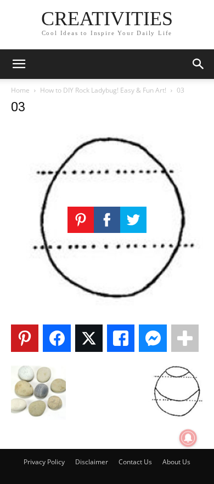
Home (20, 90)
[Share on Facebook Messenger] (152, 338)
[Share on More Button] (185, 338)
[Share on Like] (120, 338)
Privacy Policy (44, 461)
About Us (176, 461)
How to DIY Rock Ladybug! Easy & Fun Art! (103, 90)
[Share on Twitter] (89, 338)
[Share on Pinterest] (24, 338)
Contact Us (135, 461)
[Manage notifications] (188, 438)
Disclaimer (91, 461)
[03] (107, 310)
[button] (18, 64)
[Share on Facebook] (56, 338)
